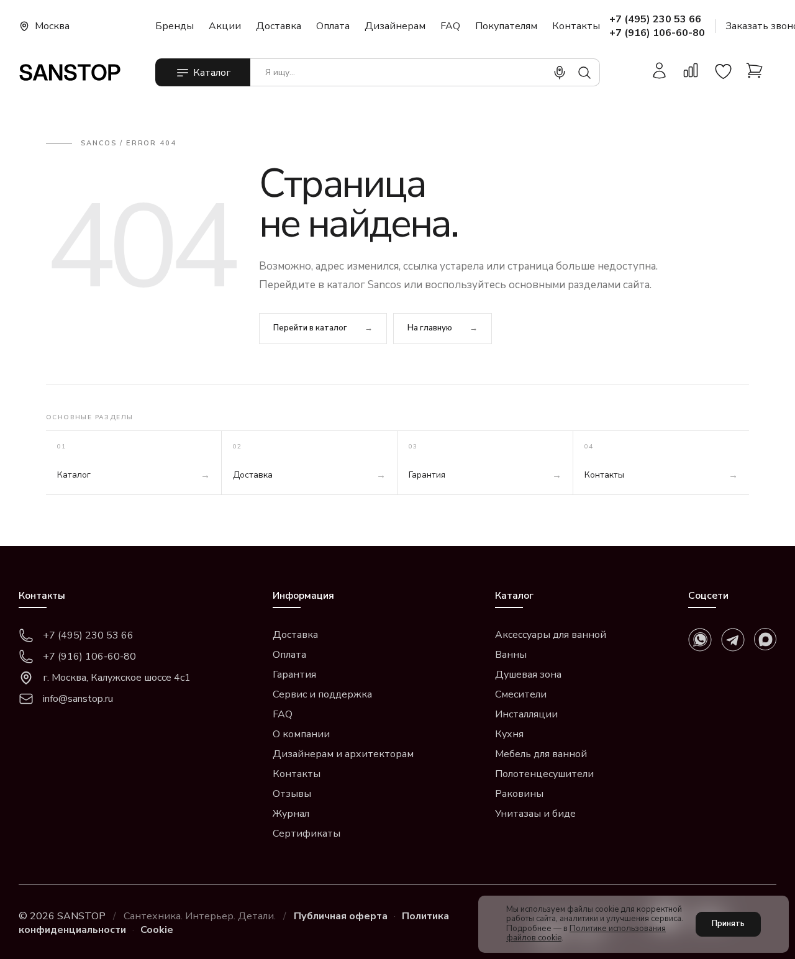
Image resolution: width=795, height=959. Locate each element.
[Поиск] (584, 72)
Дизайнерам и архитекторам (343, 754)
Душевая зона (528, 674)
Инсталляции (526, 714)
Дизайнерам (395, 26)
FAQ (450, 26)
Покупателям (506, 26)
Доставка (278, 26)
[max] (765, 639)
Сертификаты (306, 833)
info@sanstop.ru (78, 699)
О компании (301, 734)
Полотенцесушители (544, 774)
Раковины (519, 794)
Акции (225, 26)
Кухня (509, 734)
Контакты (576, 26)
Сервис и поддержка (322, 694)
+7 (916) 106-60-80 (657, 33)
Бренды (174, 26)
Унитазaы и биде (535, 813)
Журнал (291, 813)
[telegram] (733, 640)
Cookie (156, 930)
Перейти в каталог (310, 328)
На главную (429, 328)
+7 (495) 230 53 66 (655, 19)
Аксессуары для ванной (550, 635)
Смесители (521, 694)
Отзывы (292, 794)
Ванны (511, 654)
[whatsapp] (700, 640)
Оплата (333, 26)
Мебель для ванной (541, 754)
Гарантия (294, 674)
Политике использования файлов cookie (586, 933)
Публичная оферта (341, 916)
